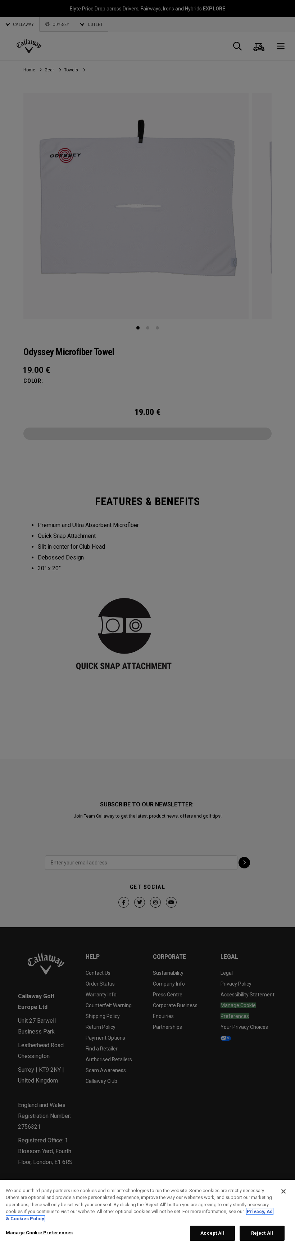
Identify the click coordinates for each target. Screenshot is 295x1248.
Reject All (262, 1233)
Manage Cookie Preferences (39, 1232)
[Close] (283, 1191)
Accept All (212, 1233)
